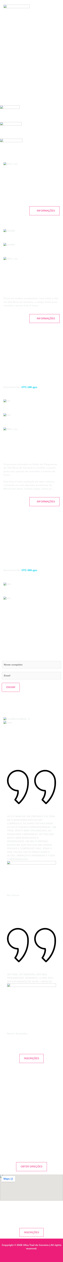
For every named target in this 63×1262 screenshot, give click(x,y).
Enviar (10, 687)
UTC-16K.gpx (29, 387)
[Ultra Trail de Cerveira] (17, 8)
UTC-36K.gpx (29, 570)
